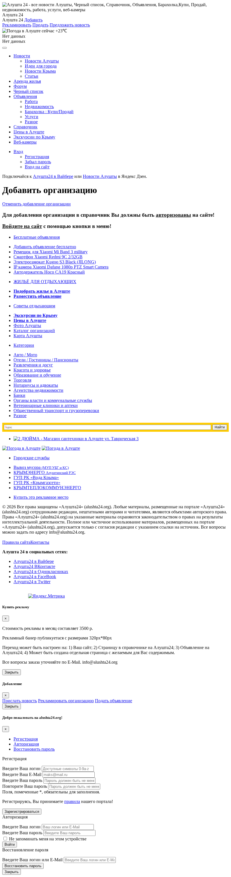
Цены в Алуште (29, 131)
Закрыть (12, 672)
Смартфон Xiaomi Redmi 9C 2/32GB (48, 256)
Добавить (33, 19)
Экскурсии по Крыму (34, 137)
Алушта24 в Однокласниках (41, 571)
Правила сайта (16, 542)
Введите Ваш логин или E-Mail (32, 859)
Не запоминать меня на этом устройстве (47, 838)
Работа (31, 101)
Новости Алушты (42, 61)
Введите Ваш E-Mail (21, 774)
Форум (20, 86)
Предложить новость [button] (70, 25)
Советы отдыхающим (34, 305)
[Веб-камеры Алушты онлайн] (61, 448)
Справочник (25, 126)
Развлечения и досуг (33, 365)
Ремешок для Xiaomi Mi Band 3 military (51, 251)
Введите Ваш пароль (22, 780)
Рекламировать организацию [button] (66, 700)
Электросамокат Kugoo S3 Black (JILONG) (55, 261)
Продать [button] (40, 25)
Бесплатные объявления (37, 237)
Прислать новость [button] (19, 700)
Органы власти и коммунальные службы (53, 400)
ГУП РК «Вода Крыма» (36, 477)
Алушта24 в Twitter (32, 581)
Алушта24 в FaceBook (35, 576)
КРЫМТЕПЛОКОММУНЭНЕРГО (47, 487)
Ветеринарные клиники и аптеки (46, 405)
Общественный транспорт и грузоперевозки (56, 410)
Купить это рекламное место (41, 497)
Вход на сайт (37, 166)
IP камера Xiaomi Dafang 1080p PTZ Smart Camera (61, 267)
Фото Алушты (27, 325)
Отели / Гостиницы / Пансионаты (46, 359)
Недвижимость (39, 106)
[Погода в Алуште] (21, 448)
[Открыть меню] (4, 48)
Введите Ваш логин (21, 768)
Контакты (39, 542)
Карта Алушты (28, 335)
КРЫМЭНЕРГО (45, 472)
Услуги (31, 116)
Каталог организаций (34, 330)
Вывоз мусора (41, 467)
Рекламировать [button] (16, 25)
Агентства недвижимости (38, 390)
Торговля (22, 380)
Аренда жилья (27, 81)
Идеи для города (41, 66)
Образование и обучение (37, 375)
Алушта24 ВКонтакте (34, 566)
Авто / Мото (25, 354)
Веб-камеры (25, 142)
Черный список (28, 91)
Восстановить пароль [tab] (34, 749)
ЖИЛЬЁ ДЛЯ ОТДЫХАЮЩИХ (45, 281)
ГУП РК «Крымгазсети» (37, 482)
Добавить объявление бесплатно (45, 246)
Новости (22, 55)
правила (72, 801)
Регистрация (37, 156)
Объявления (25, 96)
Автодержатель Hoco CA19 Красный (49, 272)
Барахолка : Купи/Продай (49, 111)
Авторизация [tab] (26, 744)
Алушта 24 (12, 19)
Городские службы (32, 457)
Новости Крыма (40, 71)
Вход (18, 151)
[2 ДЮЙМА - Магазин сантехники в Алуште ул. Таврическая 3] (76, 438)
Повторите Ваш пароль (24, 786)
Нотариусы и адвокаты (36, 385)
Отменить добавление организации (36, 204)
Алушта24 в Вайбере (34, 561)
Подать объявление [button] (113, 700)
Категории (24, 345)
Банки (19, 395)
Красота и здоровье (32, 370)
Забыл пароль (38, 161)
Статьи (31, 76)
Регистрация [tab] (26, 739)
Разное (31, 121)
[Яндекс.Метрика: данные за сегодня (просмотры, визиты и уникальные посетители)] (46, 596)
